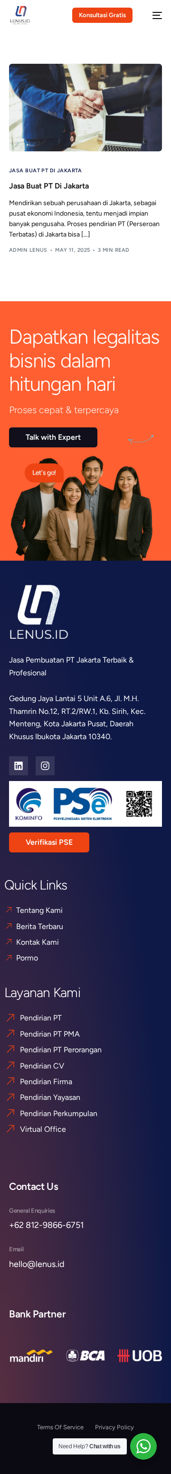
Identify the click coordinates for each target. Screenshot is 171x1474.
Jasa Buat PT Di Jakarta (46, 170)
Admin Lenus (28, 250)
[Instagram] (45, 765)
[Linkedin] (18, 765)
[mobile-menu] (152, 15)
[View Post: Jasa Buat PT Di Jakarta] (85, 107)
